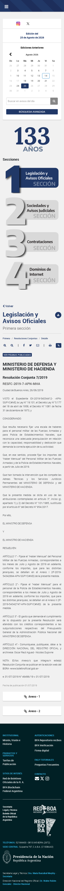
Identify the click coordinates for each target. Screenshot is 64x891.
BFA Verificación (44, 745)
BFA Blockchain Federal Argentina (13, 789)
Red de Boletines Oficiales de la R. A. (13, 780)
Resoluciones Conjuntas (25, 338)
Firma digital (42, 750)
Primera (6, 338)
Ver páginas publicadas (17, 354)
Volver (9, 306)
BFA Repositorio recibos (48, 740)
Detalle (44, 338)
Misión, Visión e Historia (11, 742)
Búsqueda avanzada (32, 111)
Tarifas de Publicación (9, 762)
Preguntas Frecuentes (47, 764)
